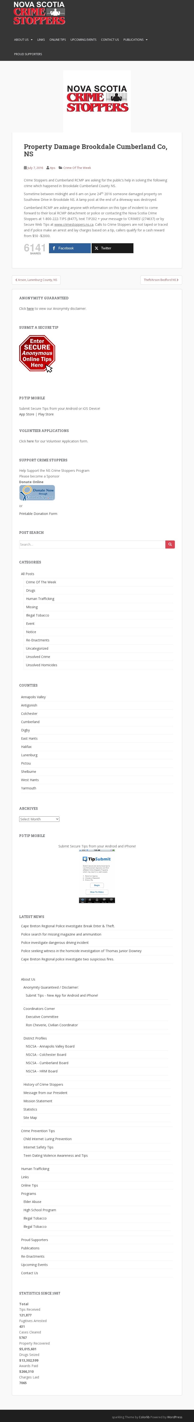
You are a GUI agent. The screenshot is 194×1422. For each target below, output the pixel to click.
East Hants (29, 738)
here (30, 308)
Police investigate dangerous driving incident (55, 942)
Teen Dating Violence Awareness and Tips (55, 1155)
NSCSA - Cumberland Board (47, 1063)
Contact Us (110, 40)
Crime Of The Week (77, 168)
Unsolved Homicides (41, 665)
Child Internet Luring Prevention (47, 1139)
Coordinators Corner (39, 1008)
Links (41, 40)
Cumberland (30, 722)
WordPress (174, 1417)
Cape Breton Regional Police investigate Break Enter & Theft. (68, 926)
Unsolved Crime (38, 656)
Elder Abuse (32, 1201)
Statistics (30, 1109)
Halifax (26, 746)
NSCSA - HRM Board (41, 1071)
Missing (32, 607)
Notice (31, 632)
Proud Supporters (28, 54)
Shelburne (28, 771)
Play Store (46, 414)
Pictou (26, 763)
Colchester (29, 713)
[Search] (170, 544)
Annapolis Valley (33, 697)
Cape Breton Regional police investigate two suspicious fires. (67, 959)
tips (52, 168)
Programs (28, 1193)
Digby (25, 730)
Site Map (30, 1117)
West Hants (30, 780)
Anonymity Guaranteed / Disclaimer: (51, 987)
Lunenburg (29, 755)
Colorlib (144, 1417)
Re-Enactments (37, 640)
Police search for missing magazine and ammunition (61, 934)
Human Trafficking (40, 598)
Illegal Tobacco (37, 615)
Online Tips (57, 40)
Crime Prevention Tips (38, 1131)
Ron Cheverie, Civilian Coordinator (52, 1025)
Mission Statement (37, 1101)
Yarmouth (28, 788)
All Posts (27, 574)
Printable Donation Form (38, 513)
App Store (26, 414)
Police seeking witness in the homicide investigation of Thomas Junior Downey (81, 951)
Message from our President (45, 1092)
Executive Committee (42, 1016)
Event (30, 623)
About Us (21, 40)
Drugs (30, 590)
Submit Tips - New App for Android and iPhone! (62, 995)
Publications (133, 40)
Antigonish (29, 705)
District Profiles (35, 1038)
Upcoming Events (83, 40)
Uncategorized (37, 648)
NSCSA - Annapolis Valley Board (50, 1046)
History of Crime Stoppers (43, 1084)
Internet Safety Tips (38, 1147)
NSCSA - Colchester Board (46, 1054)
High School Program (39, 1210)
